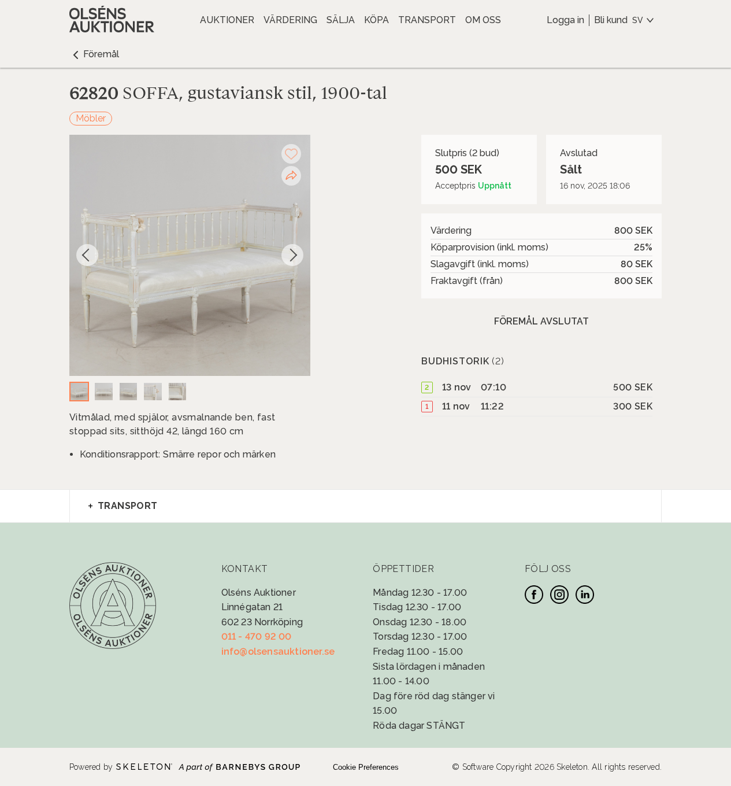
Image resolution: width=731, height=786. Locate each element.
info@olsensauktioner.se (278, 651)
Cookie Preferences (366, 767)
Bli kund (611, 19)
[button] (94, 54)
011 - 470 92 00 (256, 636)
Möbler (91, 118)
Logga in (565, 19)
